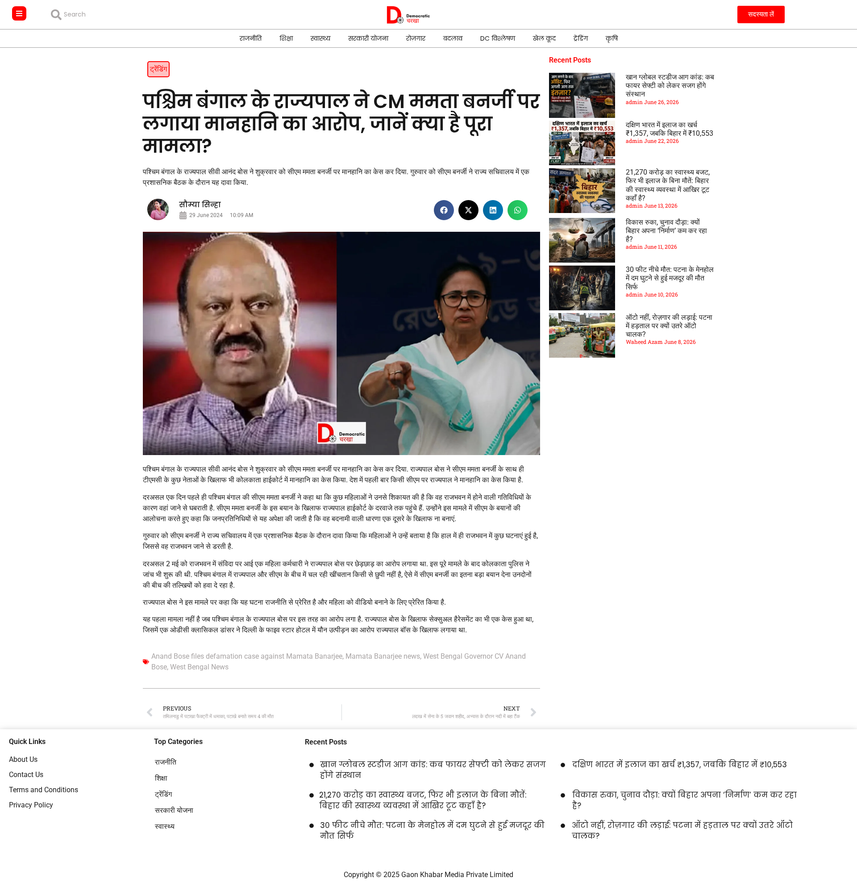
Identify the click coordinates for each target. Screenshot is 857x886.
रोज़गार (415, 38)
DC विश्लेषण (497, 38)
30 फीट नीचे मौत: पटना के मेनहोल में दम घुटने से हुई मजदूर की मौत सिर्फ (670, 278)
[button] (444, 210)
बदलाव (452, 38)
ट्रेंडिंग (581, 38)
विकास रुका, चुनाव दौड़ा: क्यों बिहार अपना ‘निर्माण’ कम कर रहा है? (666, 230)
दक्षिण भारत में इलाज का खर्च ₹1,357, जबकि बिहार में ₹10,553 (669, 129)
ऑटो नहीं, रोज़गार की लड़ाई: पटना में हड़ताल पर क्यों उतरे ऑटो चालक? (669, 326)
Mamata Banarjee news (382, 656)
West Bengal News (199, 667)
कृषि (612, 38)
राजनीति (251, 38)
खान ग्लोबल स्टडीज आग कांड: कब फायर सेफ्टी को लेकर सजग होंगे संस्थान (670, 85)
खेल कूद (544, 38)
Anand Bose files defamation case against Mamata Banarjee (246, 656)
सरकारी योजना (368, 38)
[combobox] (115, 15)
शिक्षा (286, 38)
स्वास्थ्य (320, 38)
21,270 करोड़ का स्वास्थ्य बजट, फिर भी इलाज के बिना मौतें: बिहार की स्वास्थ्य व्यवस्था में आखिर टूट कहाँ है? (668, 185)
